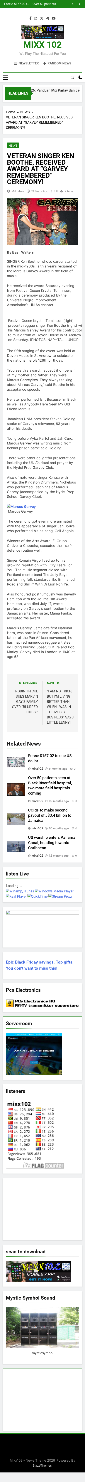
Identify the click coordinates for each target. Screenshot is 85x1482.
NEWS (12, 145)
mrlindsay (18, 191)
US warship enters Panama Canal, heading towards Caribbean (51, 842)
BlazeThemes (42, 1465)
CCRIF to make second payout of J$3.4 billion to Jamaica (16, 4)
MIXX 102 (42, 45)
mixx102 (37, 768)
